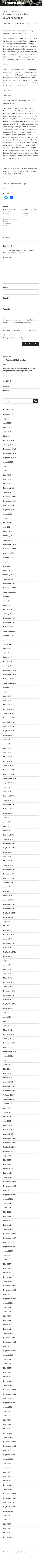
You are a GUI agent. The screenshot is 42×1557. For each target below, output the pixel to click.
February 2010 (8, 1130)
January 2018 (8, 800)
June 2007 (7, 1260)
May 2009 (7, 1160)
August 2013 (8, 956)
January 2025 (8, 492)
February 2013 (8, 982)
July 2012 (6, 1013)
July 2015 (6, 887)
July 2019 (6, 739)
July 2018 (6, 787)
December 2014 (9, 904)
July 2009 (7, 1156)
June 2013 (7, 965)
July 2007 (7, 1255)
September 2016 (9, 848)
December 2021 (9, 618)
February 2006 (9, 1329)
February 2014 (8, 935)
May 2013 (7, 969)
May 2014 (7, 926)
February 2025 (8, 488)
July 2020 (7, 692)
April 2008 (7, 1216)
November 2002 (9, 1498)
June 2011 (7, 1065)
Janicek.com (13, 3)
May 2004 (7, 1420)
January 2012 (8, 1039)
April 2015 (7, 891)
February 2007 (8, 1277)
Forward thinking (9, 209)
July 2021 (6, 640)
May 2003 (7, 1472)
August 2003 (8, 1459)
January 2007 (8, 1281)
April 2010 (7, 1121)
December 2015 (9, 870)
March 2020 (7, 705)
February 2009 (9, 1173)
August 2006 (8, 1303)
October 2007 (8, 1242)
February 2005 (9, 1381)
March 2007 (7, 1273)
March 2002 (7, 1533)
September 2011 (9, 1052)
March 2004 (8, 1429)
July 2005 (7, 1359)
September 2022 (9, 592)
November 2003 (9, 1446)
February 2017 (8, 835)
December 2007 (9, 1234)
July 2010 (6, 1108)
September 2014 (9, 913)
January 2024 (8, 540)
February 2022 (8, 609)
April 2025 (7, 479)
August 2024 (8, 514)
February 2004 (9, 1433)
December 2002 (9, 1494)
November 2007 (9, 1238)
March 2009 (8, 1169)
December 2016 (9, 844)
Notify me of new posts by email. (15, 338)
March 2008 (8, 1221)
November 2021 (9, 622)
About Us (6, 386)
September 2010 (9, 1099)
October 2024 (8, 505)
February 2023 (8, 575)
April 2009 (7, 1164)
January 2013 (8, 987)
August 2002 (8, 1511)
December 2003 (9, 1442)
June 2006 (7, 1312)
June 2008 (7, 1208)
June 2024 (7, 518)
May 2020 (7, 696)
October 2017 (8, 809)
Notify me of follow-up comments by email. (19, 330)
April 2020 (7, 700)
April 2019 (7, 753)
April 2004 (7, 1424)
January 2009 (8, 1177)
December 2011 (9, 1043)
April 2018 (7, 792)
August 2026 (8, 414)
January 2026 (8, 445)
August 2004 (8, 1407)
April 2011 (7, 1073)
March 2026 (7, 436)
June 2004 (7, 1416)
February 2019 (8, 761)
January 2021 (8, 666)
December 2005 (9, 1338)
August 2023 (8, 557)
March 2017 (7, 831)
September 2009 (9, 1147)
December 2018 (9, 770)
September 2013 (9, 952)
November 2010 (9, 1091)
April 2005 (7, 1372)
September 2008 (9, 1195)
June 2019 (7, 744)
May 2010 (7, 1117)
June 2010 (7, 1112)
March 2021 (7, 657)
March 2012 (7, 1030)
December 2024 (9, 497)
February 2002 (8, 1537)
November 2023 (9, 549)
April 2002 (7, 1528)
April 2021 (7, 653)
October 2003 (8, 1450)
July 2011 (6, 1060)
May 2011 (6, 1069)
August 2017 (8, 813)
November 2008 (9, 1186)
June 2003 (7, 1468)
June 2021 (7, 644)
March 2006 (8, 1325)
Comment (7, 258)
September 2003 (9, 1455)
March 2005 (8, 1377)
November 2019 (9, 722)
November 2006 (9, 1290)
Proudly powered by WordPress (14, 1552)
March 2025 (7, 484)
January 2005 (8, 1385)
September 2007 (9, 1247)
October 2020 (8, 679)
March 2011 (7, 1078)
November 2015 (9, 874)
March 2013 (7, 978)
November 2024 (9, 501)
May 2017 (7, 826)
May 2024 (7, 523)
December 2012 (9, 991)
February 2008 (9, 1225)
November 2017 (9, 804)
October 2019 (8, 726)
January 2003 (8, 1489)
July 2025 (7, 466)
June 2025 (7, 471)
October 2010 (8, 1095)
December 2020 (9, 670)
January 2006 (8, 1333)
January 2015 (8, 900)
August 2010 (8, 1104)
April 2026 (7, 432)
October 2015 (8, 878)
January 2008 (8, 1229)
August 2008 (8, 1199)
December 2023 (9, 544)
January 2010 (8, 1134)
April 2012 (7, 1026)
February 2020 (8, 709)
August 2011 (8, 1056)
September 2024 (9, 510)
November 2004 (9, 1394)
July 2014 (6, 922)
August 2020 (8, 687)
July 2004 (7, 1411)
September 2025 (9, 458)
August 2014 (8, 917)
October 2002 (8, 1502)
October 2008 (8, 1190)
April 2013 (7, 974)
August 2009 (8, 1151)
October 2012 (8, 1000)
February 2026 (8, 440)
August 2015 (8, 883)
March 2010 (7, 1125)
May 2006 (7, 1316)
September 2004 (9, 1403)
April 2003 (7, 1476)
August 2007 (8, 1251)
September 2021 (9, 631)
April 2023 (7, 566)
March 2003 (8, 1481)
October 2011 (8, 1047)
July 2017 (6, 818)
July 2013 (6, 961)
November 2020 (9, 675)
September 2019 (9, 731)
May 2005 (7, 1368)
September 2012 (9, 1004)
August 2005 (8, 1355)
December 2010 (9, 1086)
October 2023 (8, 553)
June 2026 (7, 423)
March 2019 (7, 757)
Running (6, 391)
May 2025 (7, 475)
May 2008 (7, 1212)
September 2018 (9, 779)
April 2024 (7, 527)
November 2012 (9, 995)
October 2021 (8, 627)
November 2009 (9, 1143)
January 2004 (8, 1437)
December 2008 (9, 1182)
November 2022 (9, 588)
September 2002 (9, 1507)
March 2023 (7, 570)
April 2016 (7, 857)
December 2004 (9, 1390)
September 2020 (9, 683)
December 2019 (9, 718)
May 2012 (7, 1021)
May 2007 (7, 1264)
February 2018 (8, 796)
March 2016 (7, 861)
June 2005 (7, 1364)
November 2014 (9, 909)
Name (6, 287)
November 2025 (9, 453)
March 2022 (7, 605)
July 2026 (7, 419)
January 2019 (8, 765)
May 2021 (7, 648)
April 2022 (7, 601)
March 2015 (7, 896)
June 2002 (7, 1520)
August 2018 (8, 783)
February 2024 (8, 536)
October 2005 (8, 1346)
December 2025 (9, 449)
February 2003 (9, 1485)
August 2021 (8, 635)
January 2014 (8, 939)
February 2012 (8, 1034)
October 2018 (8, 774)
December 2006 (9, 1286)
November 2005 (9, 1342)
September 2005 (9, 1351)
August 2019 (8, 735)
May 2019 (7, 748)
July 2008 (7, 1203)
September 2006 (9, 1299)
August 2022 (8, 596)
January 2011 (8, 1082)
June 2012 (7, 1017)
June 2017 (7, 822)
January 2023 (8, 579)
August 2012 (8, 1008)
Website (6, 309)
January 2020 (8, 714)
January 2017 (8, 839)
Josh (16, 11)
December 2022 (9, 583)
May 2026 (7, 427)
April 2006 (7, 1320)
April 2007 (7, 1268)
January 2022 (8, 614)
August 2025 (8, 462)
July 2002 (7, 1516)
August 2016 (8, 852)
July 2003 (7, 1463)
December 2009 (9, 1138)
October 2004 (8, 1398)
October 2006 (8, 1294)
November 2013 (9, 943)
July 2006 (7, 1307)
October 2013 (8, 948)
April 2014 (7, 930)
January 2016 (8, 865)
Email (6, 298)
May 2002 (7, 1524)
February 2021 (8, 661)
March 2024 (7, 531)
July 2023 (7, 562)
